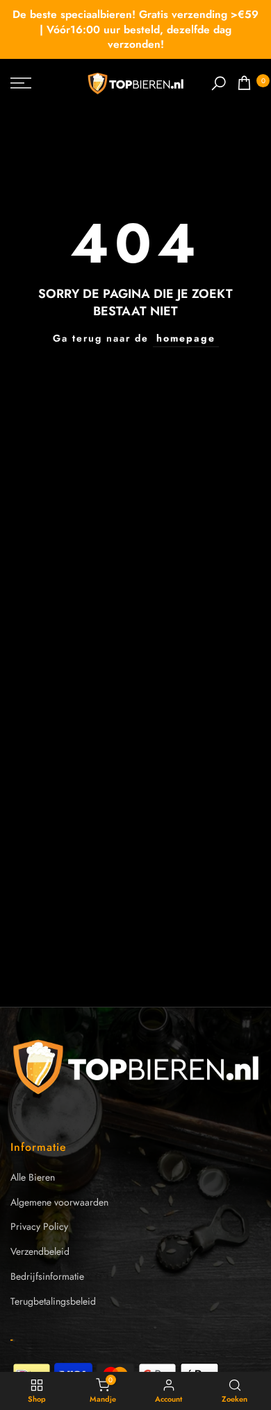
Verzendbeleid (39, 1251)
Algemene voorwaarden (59, 1202)
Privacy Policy (39, 1226)
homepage (185, 338)
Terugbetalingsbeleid (53, 1301)
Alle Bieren (32, 1177)
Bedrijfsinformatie (47, 1276)
